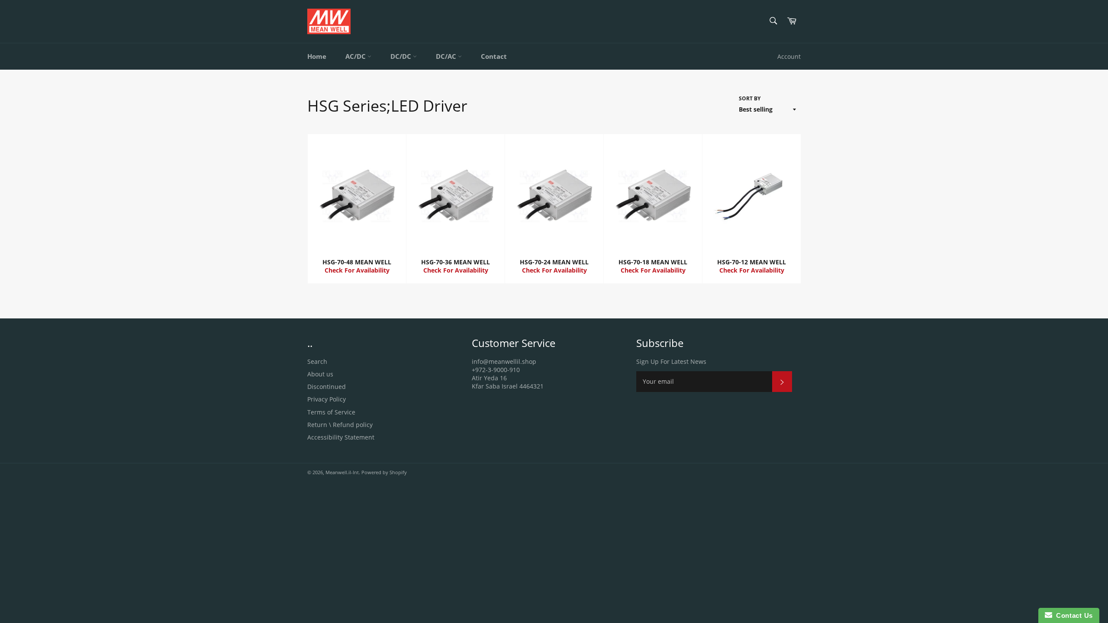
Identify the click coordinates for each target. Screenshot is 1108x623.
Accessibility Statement (340, 437)
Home (316, 56)
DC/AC (447, 56)
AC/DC (356, 56)
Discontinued (326, 386)
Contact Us (1072, 615)
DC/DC (401, 56)
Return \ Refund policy (340, 425)
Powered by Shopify (384, 472)
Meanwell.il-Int (342, 472)
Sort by (749, 98)
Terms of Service (331, 412)
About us (320, 374)
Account (789, 56)
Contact (494, 56)
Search (317, 361)
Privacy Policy (326, 399)
